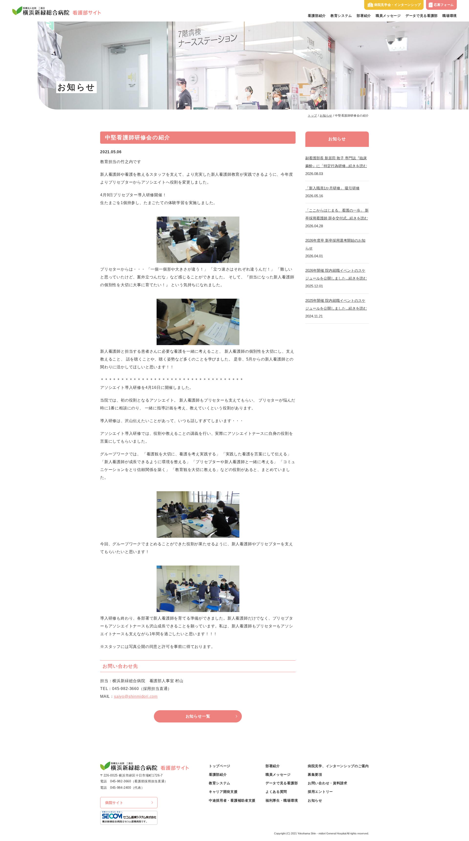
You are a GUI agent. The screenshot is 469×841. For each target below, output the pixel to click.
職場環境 (449, 16)
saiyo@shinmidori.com (136, 696)
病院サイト (114, 803)
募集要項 (315, 774)
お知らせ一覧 (198, 716)
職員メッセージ (388, 16)
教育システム (341, 16)
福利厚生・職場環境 (282, 800)
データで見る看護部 (421, 16)
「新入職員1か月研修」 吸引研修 (332, 188)
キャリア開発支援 (223, 792)
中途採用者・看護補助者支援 (232, 800)
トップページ (219, 766)
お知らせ (326, 115)
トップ (312, 115)
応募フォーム (444, 5)
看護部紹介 (317, 16)
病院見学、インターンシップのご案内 (338, 766)
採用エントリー (320, 792)
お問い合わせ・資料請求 (327, 783)
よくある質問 (276, 792)
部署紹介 (364, 16)
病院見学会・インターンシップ (397, 5)
